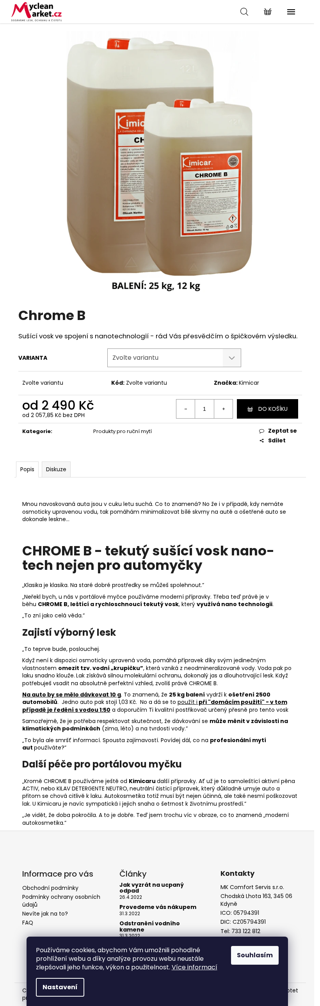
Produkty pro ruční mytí (122, 431)
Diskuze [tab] (56, 469)
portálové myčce (103, 597)
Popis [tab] (27, 469)
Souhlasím (255, 955)
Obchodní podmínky (50, 888)
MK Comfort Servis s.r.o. (252, 887)
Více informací (194, 967)
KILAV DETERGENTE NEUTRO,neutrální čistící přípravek (128, 788)
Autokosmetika (124, 796)
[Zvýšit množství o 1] (223, 409)
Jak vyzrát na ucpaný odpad (151, 888)
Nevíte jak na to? (45, 914)
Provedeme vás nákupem (157, 907)
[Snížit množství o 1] (185, 409)
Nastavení (60, 987)
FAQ (27, 922)
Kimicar (249, 383)
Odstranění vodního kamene (149, 927)
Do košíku (273, 409)
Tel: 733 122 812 (240, 931)
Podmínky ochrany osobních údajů (61, 900)
